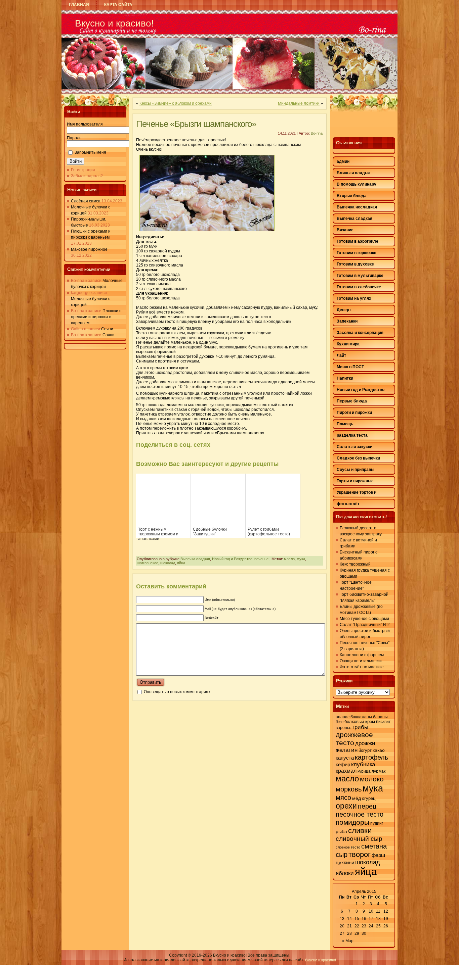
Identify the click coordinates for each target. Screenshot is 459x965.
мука (301, 559)
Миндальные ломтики (299, 103)
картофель (371, 757)
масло (289, 559)
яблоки (345, 873)
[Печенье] (207, 233)
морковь (349, 789)
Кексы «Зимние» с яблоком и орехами (175, 103)
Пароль (74, 138)
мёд (356, 798)
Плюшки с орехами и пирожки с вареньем (96, 316)
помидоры (352, 822)
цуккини (345, 862)
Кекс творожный (355, 564)
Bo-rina (317, 133)
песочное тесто (359, 814)
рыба (341, 831)
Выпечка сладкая (195, 559)
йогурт (365, 750)
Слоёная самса (85, 201)
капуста (345, 758)
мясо (343, 797)
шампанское (147, 563)
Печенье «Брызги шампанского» (196, 124)
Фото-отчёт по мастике (362, 667)
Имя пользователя (85, 124)
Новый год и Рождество (232, 559)
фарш (378, 855)
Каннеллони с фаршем (362, 655)
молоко (372, 779)
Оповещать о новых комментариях (177, 691)
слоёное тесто (348, 847)
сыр (341, 854)
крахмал (346, 771)
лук (375, 771)
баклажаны (361, 717)
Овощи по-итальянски (361, 661)
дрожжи (365, 743)
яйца (181, 563)
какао (379, 750)
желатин (347, 750)
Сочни (107, 329)
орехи (346, 806)
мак (382, 771)
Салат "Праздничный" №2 (365, 624)
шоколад (167, 563)
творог (359, 854)
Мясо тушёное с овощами (364, 618)
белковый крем (359, 721)
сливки (360, 830)
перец (367, 806)
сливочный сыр (359, 838)
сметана (374, 846)
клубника (363, 764)
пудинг (376, 823)
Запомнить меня (90, 152)
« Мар (347, 940)
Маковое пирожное (89, 249)
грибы (360, 727)
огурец (368, 798)
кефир (343, 764)
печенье (261, 559)
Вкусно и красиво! (114, 23)
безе (339, 722)
